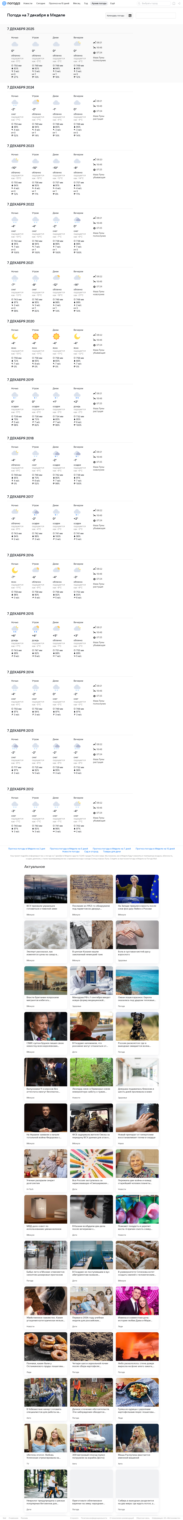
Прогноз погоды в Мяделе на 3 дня (26, 848)
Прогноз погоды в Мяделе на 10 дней (155, 848)
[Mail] (4, 3)
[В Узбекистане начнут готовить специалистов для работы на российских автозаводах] (45, 1399)
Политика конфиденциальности (94, 1518)
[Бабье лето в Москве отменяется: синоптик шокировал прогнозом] (45, 1262)
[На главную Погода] (13, 3)
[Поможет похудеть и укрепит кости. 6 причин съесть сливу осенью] (137, 1216)
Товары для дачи (112, 851)
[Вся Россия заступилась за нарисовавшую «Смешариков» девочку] (91, 1170)
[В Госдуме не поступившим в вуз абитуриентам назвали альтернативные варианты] (91, 1262)
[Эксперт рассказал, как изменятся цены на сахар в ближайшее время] (45, 941)
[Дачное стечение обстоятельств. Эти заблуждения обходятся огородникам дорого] (91, 1399)
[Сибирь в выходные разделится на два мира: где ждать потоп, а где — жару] (137, 1491)
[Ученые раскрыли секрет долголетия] (45, 1170)
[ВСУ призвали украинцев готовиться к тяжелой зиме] (45, 896)
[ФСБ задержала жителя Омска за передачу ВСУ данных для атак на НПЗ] (91, 1125)
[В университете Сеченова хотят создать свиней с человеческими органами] (137, 1262)
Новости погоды (70, 851)
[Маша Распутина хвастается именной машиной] (137, 1445)
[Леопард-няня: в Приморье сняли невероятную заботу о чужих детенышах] (91, 1079)
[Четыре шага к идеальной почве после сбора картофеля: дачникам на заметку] (91, 1353)
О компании (13, 1518)
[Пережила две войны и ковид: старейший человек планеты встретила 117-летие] (137, 1170)
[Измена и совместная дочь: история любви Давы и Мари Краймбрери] (137, 1308)
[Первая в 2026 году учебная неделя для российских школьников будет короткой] (91, 1308)
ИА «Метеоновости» (172, 1518)
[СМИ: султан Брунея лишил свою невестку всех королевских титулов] (45, 1033)
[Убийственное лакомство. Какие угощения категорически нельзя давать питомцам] (45, 1308)
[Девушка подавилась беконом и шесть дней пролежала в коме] (137, 1079)
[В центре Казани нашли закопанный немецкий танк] (91, 941)
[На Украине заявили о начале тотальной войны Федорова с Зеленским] (45, 1125)
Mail (4, 1518)
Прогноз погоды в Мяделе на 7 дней (112, 848)
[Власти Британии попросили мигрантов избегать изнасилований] (45, 987)
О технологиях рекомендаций (122, 1518)
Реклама (24, 1518)
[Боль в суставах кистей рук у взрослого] (137, 941)
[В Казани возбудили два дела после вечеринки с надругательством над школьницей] (91, 1216)
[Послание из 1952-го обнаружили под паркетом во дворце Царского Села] (91, 896)
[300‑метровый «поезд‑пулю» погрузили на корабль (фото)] (91, 1445)
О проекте (74, 1518)
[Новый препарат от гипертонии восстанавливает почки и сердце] (137, 1125)
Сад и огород (91, 851)
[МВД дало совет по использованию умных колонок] (45, 1216)
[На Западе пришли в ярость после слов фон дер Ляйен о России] (137, 896)
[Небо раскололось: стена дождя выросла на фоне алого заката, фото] (137, 1353)
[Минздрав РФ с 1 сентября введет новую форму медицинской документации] (91, 987)
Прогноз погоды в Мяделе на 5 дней (69, 848)
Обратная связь (142, 1518)
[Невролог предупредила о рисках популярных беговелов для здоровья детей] (45, 1491)
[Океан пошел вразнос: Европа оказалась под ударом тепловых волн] (137, 987)
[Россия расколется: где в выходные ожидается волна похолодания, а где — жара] (137, 1033)
